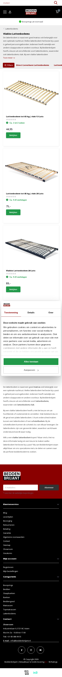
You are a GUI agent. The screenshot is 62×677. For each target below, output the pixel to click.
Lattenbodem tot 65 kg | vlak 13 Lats (24, 116)
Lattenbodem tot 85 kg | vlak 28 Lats (24, 193)
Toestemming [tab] (11, 312)
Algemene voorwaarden (13, 537)
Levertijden (8, 517)
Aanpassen (29, 370)
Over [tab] (50, 312)
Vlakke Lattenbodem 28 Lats (20, 270)
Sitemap (6, 545)
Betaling (6, 529)
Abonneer (49, 487)
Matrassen (8, 605)
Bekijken (13, 135)
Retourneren (8, 525)
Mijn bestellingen (10, 571)
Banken (6, 597)
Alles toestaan (31, 361)
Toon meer (8, 57)
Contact (6, 541)
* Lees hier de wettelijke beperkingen (18, 493)
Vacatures (7, 553)
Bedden (6, 589)
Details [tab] (31, 312)
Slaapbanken (9, 593)
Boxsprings (8, 585)
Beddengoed (9, 601)
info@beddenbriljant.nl (21, 640)
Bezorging (7, 521)
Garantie (7, 533)
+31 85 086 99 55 (14, 636)
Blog (5, 512)
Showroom (8, 549)
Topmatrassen (9, 609)
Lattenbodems (11, 28)
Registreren (8, 567)
